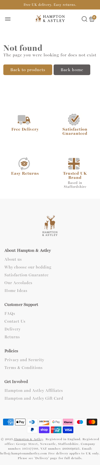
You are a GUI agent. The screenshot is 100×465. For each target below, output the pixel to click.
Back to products (27, 69)
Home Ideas (16, 291)
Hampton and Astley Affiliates (33, 391)
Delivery (12, 329)
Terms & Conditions (23, 368)
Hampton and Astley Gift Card (33, 398)
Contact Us (15, 321)
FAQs (9, 313)
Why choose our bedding (27, 267)
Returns (12, 337)
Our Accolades (18, 283)
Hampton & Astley (28, 439)
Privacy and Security (24, 360)
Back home (72, 69)
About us (13, 259)
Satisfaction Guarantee (26, 275)
